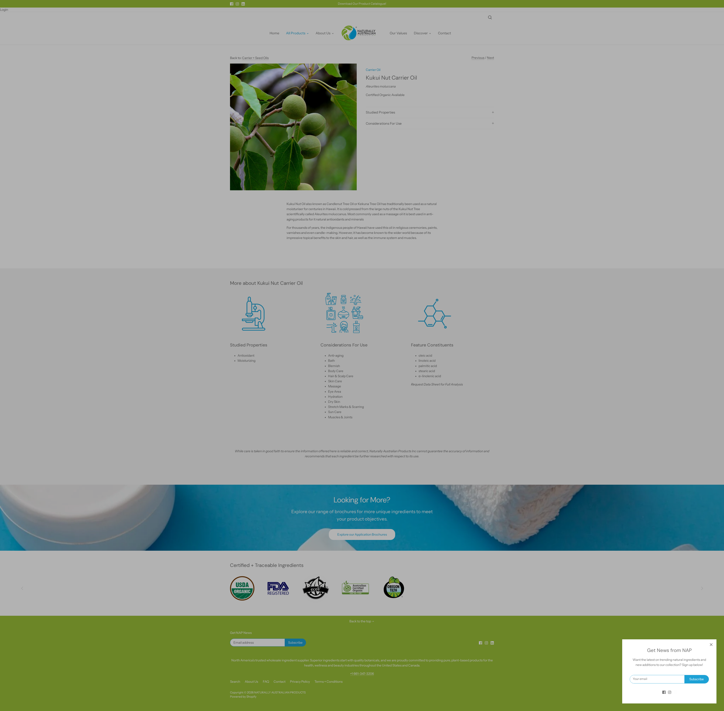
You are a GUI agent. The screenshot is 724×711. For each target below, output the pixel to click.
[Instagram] (669, 692)
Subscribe (696, 679)
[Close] (711, 644)
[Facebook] (664, 692)
